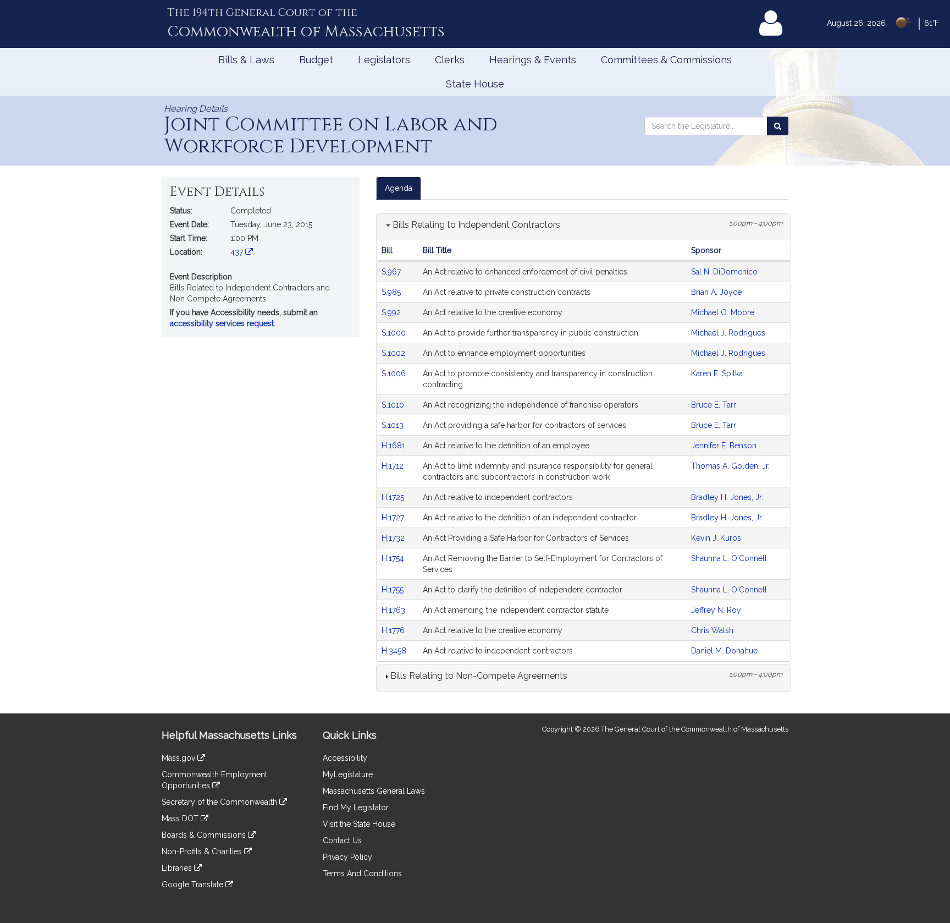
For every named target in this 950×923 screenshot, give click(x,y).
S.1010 (394, 404)
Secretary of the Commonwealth (220, 802)
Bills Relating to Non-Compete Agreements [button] (477, 676)
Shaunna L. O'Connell (729, 558)
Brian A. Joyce (716, 292)
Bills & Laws (246, 59)
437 (237, 252)
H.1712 (394, 465)
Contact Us (342, 840)
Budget (316, 59)
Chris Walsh (712, 630)
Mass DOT (181, 818)
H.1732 (394, 538)
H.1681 (394, 445)
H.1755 (394, 589)
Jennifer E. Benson (723, 445)
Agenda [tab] (398, 188)
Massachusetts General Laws (374, 791)
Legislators (384, 59)
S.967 (392, 271)
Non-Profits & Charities (203, 851)
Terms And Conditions (362, 873)
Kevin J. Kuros (716, 538)
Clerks (450, 59)
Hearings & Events (532, 59)
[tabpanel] (583, 452)
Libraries (178, 868)
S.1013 (394, 425)
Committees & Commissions (666, 59)
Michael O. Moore (722, 312)
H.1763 (394, 610)
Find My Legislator (356, 807)
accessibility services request (222, 323)
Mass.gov (179, 758)
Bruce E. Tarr (713, 404)
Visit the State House (359, 824)
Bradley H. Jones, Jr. (727, 497)
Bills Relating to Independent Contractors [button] (475, 224)
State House (475, 84)
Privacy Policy (347, 857)
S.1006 (395, 373)
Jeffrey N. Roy (716, 610)
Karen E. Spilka (717, 373)
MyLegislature (348, 774)
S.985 (392, 292)
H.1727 (394, 517)
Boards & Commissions (205, 835)
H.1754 (394, 558)
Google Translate (193, 884)
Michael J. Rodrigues (728, 332)
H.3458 (395, 650)
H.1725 (394, 497)
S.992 (392, 312)
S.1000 (395, 332)
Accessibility (345, 758)
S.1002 (394, 353)
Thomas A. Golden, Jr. (730, 465)
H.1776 (394, 630)
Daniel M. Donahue (724, 650)
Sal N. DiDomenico (724, 271)
